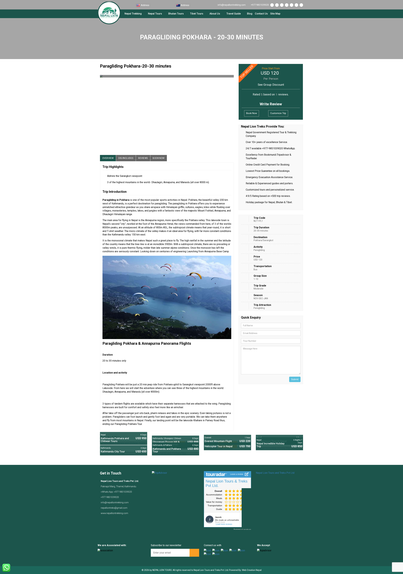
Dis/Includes (125, 158)
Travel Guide (233, 13)
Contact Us (261, 13)
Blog (249, 13)
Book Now (158, 158)
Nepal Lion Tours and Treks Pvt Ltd (275, 472)
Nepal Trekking (133, 13)
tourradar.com (247, 529)
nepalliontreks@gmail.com (114, 508)
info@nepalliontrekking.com (232, 5)
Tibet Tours (196, 13)
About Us (215, 13)
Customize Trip (278, 113)
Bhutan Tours (176, 13)
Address (145, 5)
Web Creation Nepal (251, 570)
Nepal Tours (155, 13)
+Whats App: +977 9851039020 (116, 492)
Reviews (143, 158)
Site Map (275, 13)
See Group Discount (271, 84)
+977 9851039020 (260, 5)
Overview (108, 158)
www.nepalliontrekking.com (114, 513)
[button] (104, 113)
